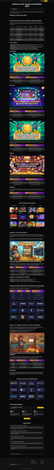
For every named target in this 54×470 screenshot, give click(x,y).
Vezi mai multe (27, 418)
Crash (31, 205)
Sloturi (39, 205)
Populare (13, 205)
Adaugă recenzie (40, 407)
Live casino (22, 205)
